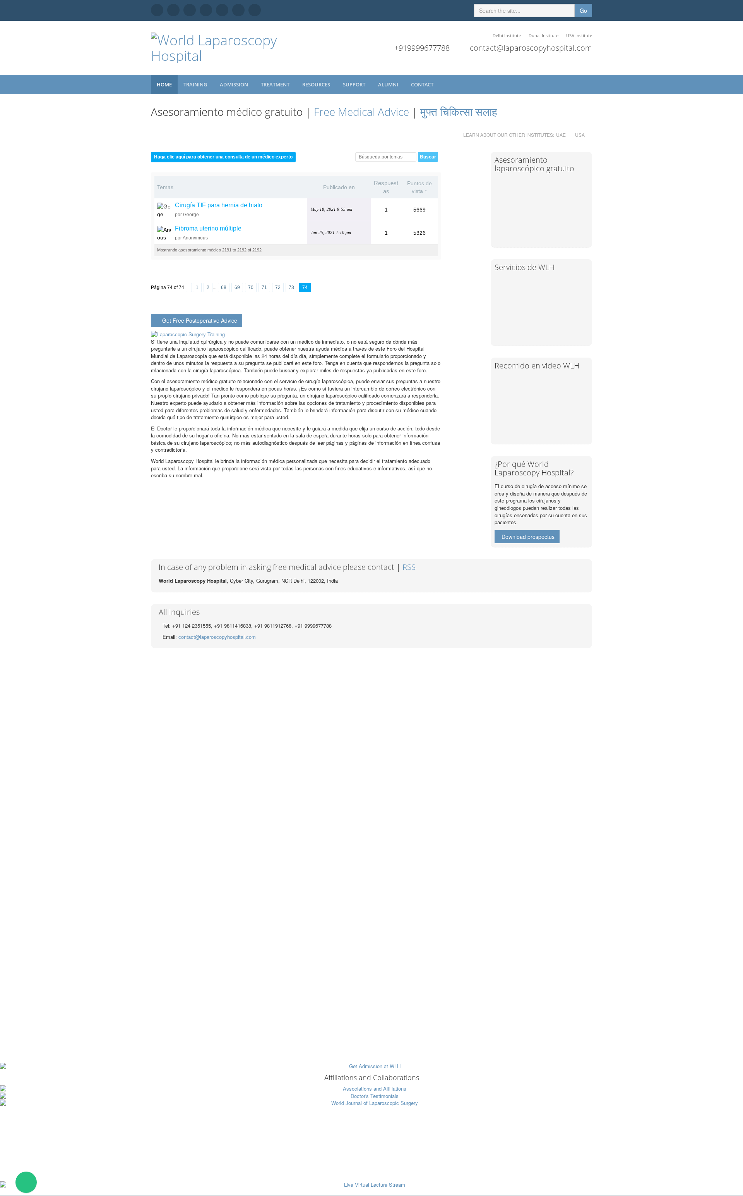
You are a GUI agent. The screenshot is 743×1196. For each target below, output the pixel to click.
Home (164, 84)
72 (278, 287)
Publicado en (339, 187)
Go (583, 10)
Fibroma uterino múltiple (208, 228)
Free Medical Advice (361, 111)
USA (580, 134)
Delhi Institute (507, 35)
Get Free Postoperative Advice (199, 320)
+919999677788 (422, 48)
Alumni (388, 84)
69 (237, 287)
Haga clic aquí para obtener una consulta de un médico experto (223, 157)
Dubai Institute (543, 35)
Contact (423, 84)
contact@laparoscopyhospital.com (531, 48)
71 (264, 287)
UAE (561, 134)
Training (195, 84)
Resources (316, 84)
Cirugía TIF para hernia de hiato (218, 205)
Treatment (276, 84)
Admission (234, 84)
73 (291, 287)
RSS (409, 567)
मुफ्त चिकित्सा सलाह (458, 111)
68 (223, 287)
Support (354, 84)
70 (250, 287)
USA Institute (579, 35)
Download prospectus (528, 536)
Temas (165, 187)
